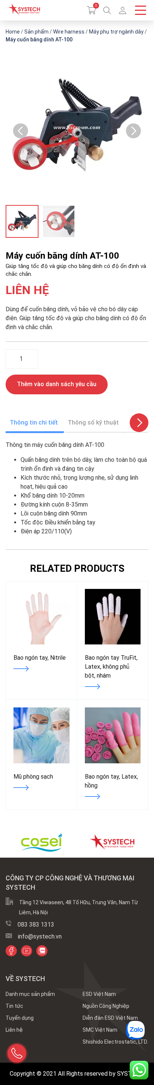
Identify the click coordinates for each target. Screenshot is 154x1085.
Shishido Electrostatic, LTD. (115, 1042)
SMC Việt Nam (100, 1030)
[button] (122, 10)
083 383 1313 (36, 924)
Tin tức (14, 1006)
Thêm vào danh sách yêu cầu (56, 384)
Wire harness (68, 32)
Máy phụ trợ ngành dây (116, 32)
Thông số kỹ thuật (93, 422)
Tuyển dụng (20, 1018)
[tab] (34, 422)
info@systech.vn (40, 936)
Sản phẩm (36, 32)
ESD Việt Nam (99, 994)
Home (13, 32)
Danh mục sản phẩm (30, 994)
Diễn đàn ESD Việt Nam (110, 1018)
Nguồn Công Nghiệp (106, 1006)
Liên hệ (14, 1030)
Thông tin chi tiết (34, 422)
